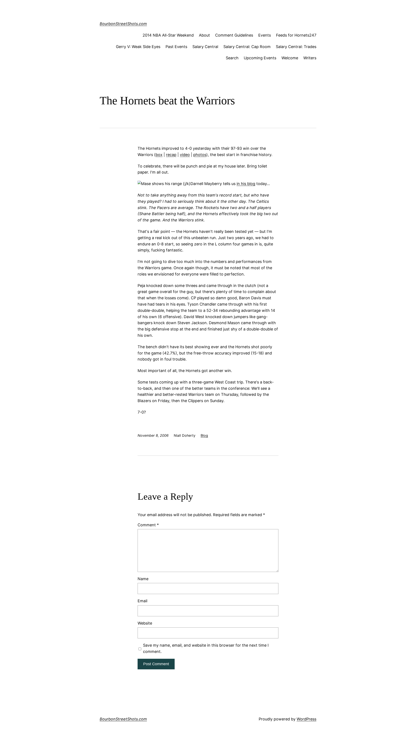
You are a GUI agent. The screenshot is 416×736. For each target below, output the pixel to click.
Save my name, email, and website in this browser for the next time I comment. (206, 648)
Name (143, 579)
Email (142, 601)
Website (145, 623)
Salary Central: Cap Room (247, 46)
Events (264, 35)
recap (171, 154)
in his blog (246, 183)
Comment (148, 525)
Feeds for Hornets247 (296, 35)
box (159, 154)
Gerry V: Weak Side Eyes (138, 46)
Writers (309, 58)
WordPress (306, 719)
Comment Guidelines (234, 35)
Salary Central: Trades (296, 46)
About (204, 35)
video (185, 154)
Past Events (176, 46)
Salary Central (205, 46)
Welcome (289, 58)
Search (232, 58)
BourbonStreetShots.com (123, 23)
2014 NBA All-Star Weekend (168, 35)
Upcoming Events (260, 58)
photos (199, 154)
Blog (204, 435)
